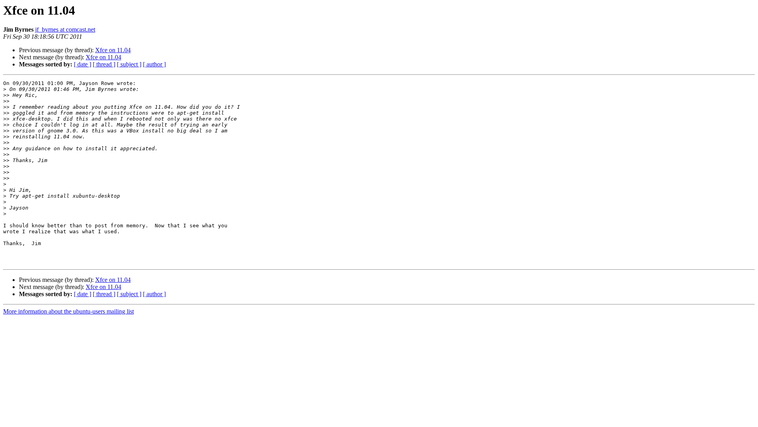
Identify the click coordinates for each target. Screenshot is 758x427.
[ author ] (154, 64)
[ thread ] (104, 64)
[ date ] (82, 64)
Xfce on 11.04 (113, 50)
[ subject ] (129, 64)
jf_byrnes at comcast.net (65, 29)
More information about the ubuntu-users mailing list (68, 311)
